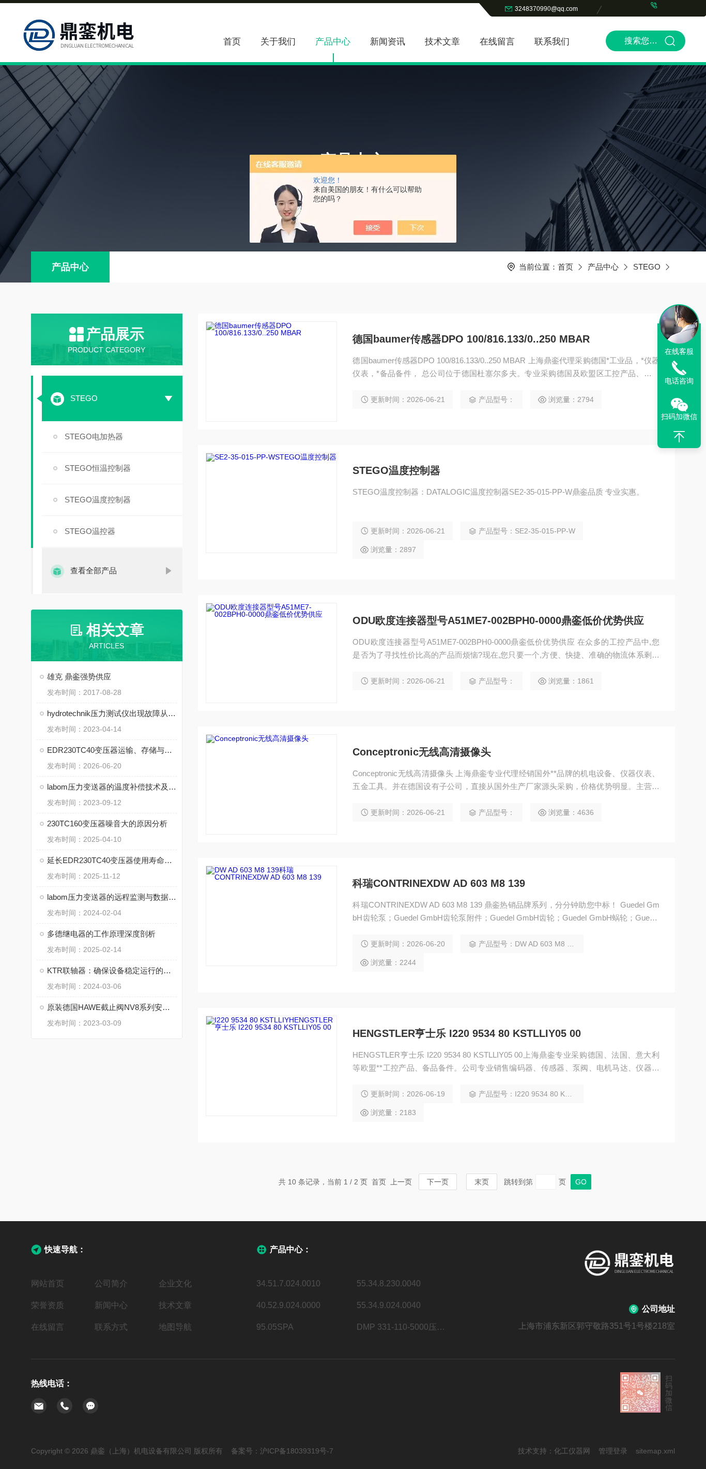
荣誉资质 (47, 1305)
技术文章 (442, 42)
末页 (481, 1182)
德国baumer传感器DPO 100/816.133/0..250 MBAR (471, 339)
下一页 (438, 1182)
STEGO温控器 (90, 531)
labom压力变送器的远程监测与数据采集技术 (112, 897)
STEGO (647, 266)
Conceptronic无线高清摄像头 (421, 752)
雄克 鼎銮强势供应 (79, 676)
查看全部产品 (93, 570)
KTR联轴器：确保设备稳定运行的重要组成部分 (112, 970)
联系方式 (111, 1327)
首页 (232, 42)
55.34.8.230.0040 (389, 1283)
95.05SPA (275, 1327)
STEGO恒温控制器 (98, 468)
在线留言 (497, 42)
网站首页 (47, 1283)
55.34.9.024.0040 (389, 1305)
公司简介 (111, 1283)
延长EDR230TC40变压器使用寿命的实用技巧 (112, 860)
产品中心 (332, 42)
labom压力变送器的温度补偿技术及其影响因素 (112, 786)
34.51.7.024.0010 (288, 1283)
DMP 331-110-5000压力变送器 (403, 1327)
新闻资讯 (387, 42)
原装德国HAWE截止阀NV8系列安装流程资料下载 (112, 1007)
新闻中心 (111, 1305)
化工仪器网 (572, 1451)
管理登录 (612, 1451)
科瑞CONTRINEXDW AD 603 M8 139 (438, 883)
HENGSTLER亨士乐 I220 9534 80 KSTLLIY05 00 (466, 1033)
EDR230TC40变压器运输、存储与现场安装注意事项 (112, 750)
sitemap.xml (655, 1451)
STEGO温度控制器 (98, 499)
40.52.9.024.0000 (288, 1305)
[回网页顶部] (679, 436)
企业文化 (175, 1283)
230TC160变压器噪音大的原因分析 (107, 823)
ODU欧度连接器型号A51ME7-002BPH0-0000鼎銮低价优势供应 (498, 620)
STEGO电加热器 (94, 436)
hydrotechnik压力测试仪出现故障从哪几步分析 (112, 713)
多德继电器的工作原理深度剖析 (101, 933)
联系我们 (552, 42)
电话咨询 (679, 381)
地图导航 (175, 1327)
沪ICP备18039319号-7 (296, 1451)
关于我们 (278, 42)
